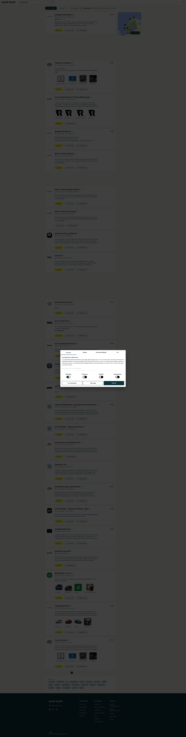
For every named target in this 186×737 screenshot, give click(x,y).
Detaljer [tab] (85, 352)
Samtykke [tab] (68, 352)
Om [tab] (117, 352)
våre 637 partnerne (70, 359)
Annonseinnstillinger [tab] (101, 352)
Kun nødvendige (72, 383)
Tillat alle (114, 383)
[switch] (85, 377)
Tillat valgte (93, 383)
